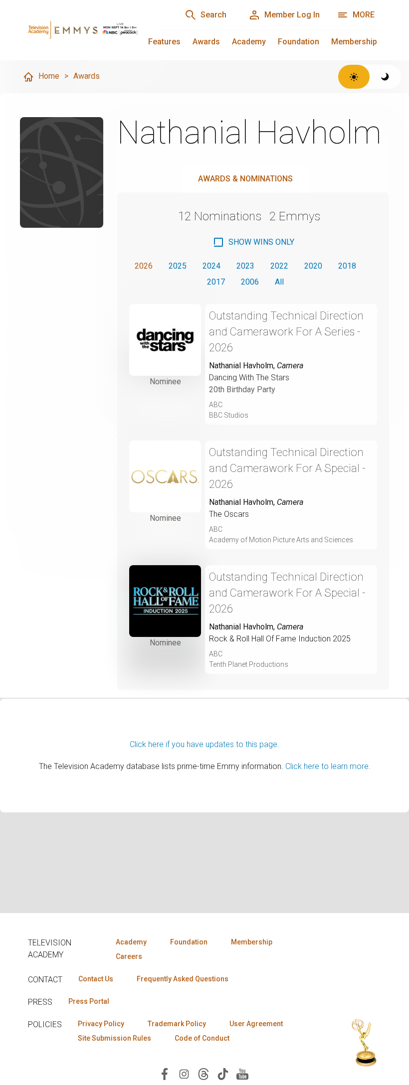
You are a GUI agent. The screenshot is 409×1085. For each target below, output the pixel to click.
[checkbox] (253, 242)
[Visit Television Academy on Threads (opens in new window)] (203, 1073)
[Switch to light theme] (354, 77)
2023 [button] (245, 266)
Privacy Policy (101, 1024)
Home (48, 76)
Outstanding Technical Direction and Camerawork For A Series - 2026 (286, 332)
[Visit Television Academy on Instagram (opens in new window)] (184, 1073)
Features (164, 41)
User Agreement (256, 1024)
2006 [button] (250, 282)
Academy (249, 41)
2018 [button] (347, 266)
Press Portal (88, 1001)
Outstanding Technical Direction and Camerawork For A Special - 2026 (287, 468)
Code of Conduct (202, 1038)
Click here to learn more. (328, 766)
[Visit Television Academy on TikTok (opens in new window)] (222, 1073)
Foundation (298, 41)
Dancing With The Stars (249, 377)
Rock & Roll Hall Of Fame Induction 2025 (280, 638)
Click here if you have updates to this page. (204, 744)
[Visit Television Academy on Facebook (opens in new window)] (164, 1073)
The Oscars (229, 514)
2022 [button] (279, 266)
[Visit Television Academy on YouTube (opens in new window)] (242, 1073)
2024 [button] (211, 266)
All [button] (279, 282)
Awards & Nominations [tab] (245, 178)
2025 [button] (178, 266)
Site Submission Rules (114, 1038)
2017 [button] (216, 282)
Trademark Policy (177, 1024)
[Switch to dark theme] (385, 77)
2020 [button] (313, 266)
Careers (129, 956)
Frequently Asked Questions (182, 979)
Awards (206, 41)
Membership (354, 41)
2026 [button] (144, 266)
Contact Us (95, 979)
